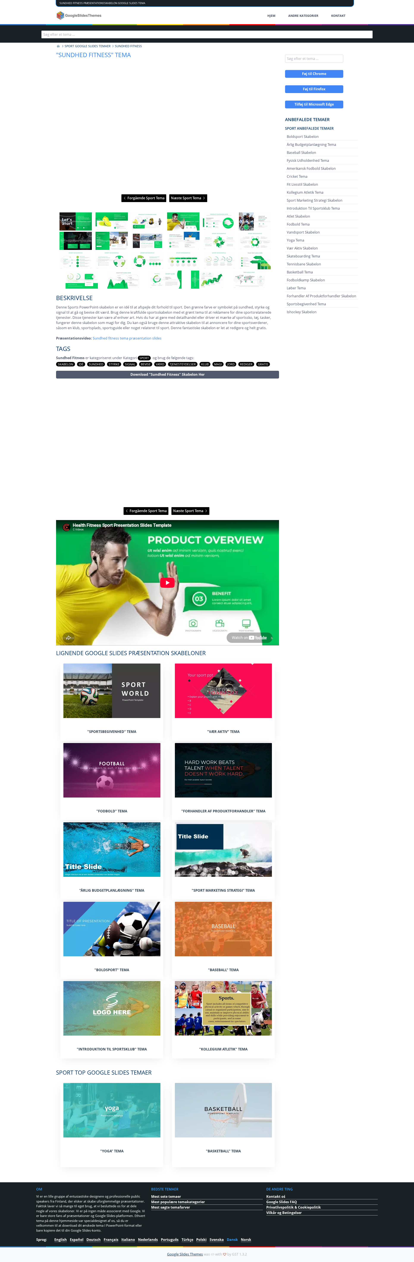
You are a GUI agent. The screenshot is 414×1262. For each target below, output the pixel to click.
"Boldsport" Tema (111, 970)
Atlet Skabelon (298, 216)
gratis (263, 364)
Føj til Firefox (314, 89)
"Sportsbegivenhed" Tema (111, 731)
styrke (114, 364)
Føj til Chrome (314, 73)
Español (76, 1239)
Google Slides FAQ (281, 1202)
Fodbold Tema (298, 224)
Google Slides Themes (185, 1254)
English (60, 1239)
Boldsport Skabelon (303, 136)
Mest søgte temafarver (170, 1207)
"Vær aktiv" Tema (223, 731)
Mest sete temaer (166, 1196)
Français (111, 1239)
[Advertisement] (167, 443)
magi (218, 364)
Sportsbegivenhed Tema (306, 304)
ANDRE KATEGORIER (303, 16)
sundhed (96, 364)
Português (170, 1239)
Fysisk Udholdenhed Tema (308, 160)
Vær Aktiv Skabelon (302, 248)
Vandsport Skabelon (303, 232)
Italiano (128, 1239)
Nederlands (148, 1239)
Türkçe (187, 1239)
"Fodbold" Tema (111, 811)
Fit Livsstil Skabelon (302, 184)
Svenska (217, 1239)
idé (81, 364)
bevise (146, 364)
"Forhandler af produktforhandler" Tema (223, 811)
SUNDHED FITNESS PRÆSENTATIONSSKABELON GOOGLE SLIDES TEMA (102, 3)
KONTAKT (338, 16)
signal (130, 364)
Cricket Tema (297, 176)
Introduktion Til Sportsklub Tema (313, 208)
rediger (246, 364)
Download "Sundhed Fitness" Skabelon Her (167, 374)
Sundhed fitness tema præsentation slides (127, 338)
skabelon (65, 364)
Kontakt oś (275, 1196)
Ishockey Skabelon (302, 312)
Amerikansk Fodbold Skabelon (311, 168)
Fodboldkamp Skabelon (306, 280)
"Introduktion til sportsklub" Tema (112, 1049)
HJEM (271, 16)
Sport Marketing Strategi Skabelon (314, 200)
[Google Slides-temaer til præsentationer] (58, 46)
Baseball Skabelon (301, 152)
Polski (201, 1239)
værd (160, 364)
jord (231, 364)
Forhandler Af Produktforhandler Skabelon (321, 296)
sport (144, 358)
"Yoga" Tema (112, 1151)
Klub (205, 364)
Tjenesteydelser (183, 364)
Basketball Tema (300, 272)
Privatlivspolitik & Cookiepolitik (293, 1207)
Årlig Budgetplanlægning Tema (311, 144)
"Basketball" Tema (223, 1151)
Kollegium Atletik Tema (305, 192)
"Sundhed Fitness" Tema (93, 55)
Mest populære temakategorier (178, 1202)
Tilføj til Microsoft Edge (314, 104)
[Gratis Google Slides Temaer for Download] (79, 15)
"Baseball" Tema (223, 970)
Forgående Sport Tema (146, 198)
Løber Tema (296, 288)
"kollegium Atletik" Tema (223, 1049)
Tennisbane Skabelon (304, 264)
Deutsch (93, 1239)
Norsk (246, 1239)
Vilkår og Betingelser (284, 1212)
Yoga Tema (295, 240)
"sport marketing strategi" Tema (223, 890)
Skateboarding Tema (303, 256)
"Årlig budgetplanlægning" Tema (111, 890)
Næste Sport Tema (186, 198)
